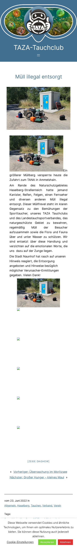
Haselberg (23, 505)
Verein (57, 505)
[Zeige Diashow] (38, 461)
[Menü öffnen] (38, 55)
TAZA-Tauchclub (39, 47)
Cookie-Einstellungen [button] (20, 542)
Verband (47, 505)
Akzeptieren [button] (47, 542)
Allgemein (10, 505)
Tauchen (36, 505)
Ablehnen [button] (65, 542)
